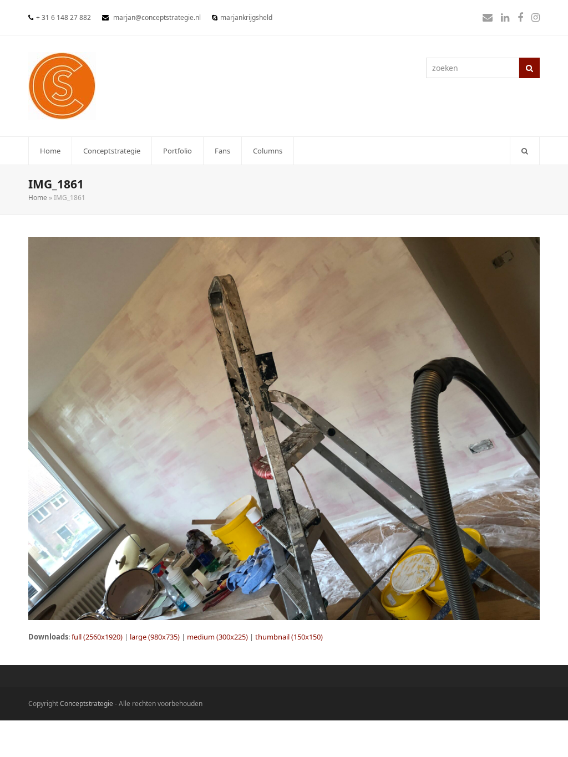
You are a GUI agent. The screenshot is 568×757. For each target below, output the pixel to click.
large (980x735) (155, 637)
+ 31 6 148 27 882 (63, 17)
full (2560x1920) (97, 637)
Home (37, 197)
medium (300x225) (217, 637)
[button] (524, 151)
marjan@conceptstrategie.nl (157, 17)
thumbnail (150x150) (289, 637)
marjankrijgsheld (246, 17)
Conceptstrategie (86, 703)
